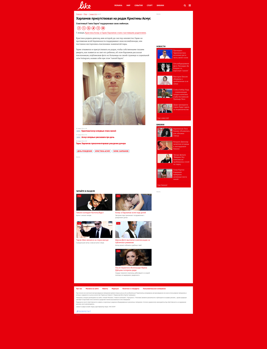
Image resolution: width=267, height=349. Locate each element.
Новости (160, 46)
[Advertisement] (114, 173)
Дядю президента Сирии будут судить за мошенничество (181, 107)
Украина (118, 5)
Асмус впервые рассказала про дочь (95, 137)
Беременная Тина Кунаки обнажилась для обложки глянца (181, 132)
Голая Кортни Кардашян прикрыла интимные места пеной (180, 174)
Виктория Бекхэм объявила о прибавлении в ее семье (180, 80)
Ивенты (105, 289)
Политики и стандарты (130, 289)
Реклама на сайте (92, 289)
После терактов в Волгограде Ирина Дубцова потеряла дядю (131, 269)
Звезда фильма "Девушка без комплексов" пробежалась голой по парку (181, 159)
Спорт (149, 5)
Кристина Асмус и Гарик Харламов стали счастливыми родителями (115, 32)
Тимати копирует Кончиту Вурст (90, 212)
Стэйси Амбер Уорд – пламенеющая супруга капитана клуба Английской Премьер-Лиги (181, 94)
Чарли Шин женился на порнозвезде (92, 240)
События (139, 5)
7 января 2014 (93, 14)
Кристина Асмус (102, 151)
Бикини (160, 5)
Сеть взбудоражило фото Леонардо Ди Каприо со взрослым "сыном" (181, 67)
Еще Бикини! (162, 185)
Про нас (79, 289)
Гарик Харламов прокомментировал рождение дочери (101, 143)
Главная (79, 14)
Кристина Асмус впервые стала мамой (96, 130)
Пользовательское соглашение (154, 289)
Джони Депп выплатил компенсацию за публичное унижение (132, 241)
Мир (128, 5)
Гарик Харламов (120, 151)
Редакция (115, 289)
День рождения (84, 151)
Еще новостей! (163, 118)
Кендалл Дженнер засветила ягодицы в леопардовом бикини (181, 145)
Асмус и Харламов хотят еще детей (130, 212)
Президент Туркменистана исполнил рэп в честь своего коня (180, 54)
